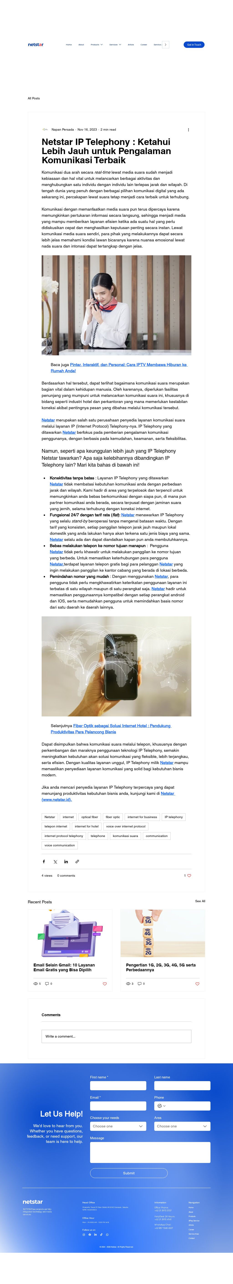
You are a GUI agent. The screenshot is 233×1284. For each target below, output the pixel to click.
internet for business (142, 817)
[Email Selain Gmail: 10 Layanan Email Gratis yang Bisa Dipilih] (70, 933)
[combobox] (118, 1126)
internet (68, 817)
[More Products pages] (102, 45)
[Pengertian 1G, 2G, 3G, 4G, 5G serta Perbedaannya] (163, 933)
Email (95, 1097)
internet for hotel (87, 826)
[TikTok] (101, 1234)
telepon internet (56, 826)
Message (97, 1138)
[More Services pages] (120, 45)
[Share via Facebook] (44, 861)
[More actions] (188, 129)
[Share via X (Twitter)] (55, 861)
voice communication (60, 845)
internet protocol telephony (64, 836)
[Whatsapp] (107, 1234)
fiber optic (113, 817)
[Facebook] (89, 1234)
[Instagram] (83, 1234)
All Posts (34, 98)
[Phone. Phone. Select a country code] (161, 1106)
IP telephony (174, 817)
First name (99, 1077)
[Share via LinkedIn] (66, 861)
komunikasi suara (125, 836)
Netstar (50, 817)
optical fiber (89, 817)
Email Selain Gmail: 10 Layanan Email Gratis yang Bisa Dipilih (64, 967)
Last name (162, 1077)
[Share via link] (77, 861)
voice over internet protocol (125, 826)
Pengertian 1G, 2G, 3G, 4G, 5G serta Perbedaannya (161, 967)
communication (157, 836)
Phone (159, 1097)
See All (200, 901)
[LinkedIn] (95, 1234)
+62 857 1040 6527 (163, 1228)
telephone (98, 836)
